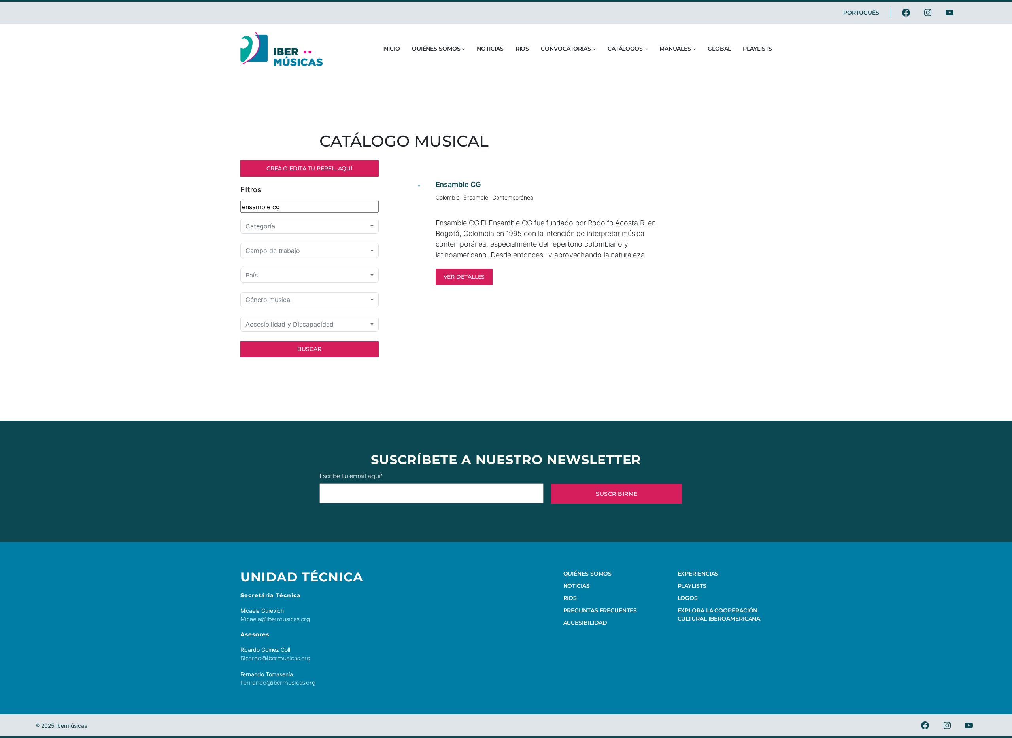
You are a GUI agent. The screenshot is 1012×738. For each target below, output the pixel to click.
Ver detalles (464, 276)
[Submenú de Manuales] (694, 48)
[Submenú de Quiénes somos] (463, 48)
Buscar (309, 349)
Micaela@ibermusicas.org (275, 619)
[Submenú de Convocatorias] (594, 48)
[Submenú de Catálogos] (646, 48)
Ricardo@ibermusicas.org (275, 658)
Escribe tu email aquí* (351, 475)
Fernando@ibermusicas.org (278, 682)
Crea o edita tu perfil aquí (309, 168)
